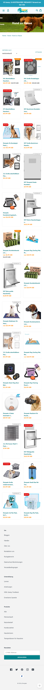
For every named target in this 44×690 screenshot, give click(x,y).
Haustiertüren (8, 633)
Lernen (6, 581)
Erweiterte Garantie (10, 598)
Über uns (7, 546)
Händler (6, 541)
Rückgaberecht (9, 557)
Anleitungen (8, 587)
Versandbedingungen (11, 567)
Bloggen (7, 535)
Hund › (9, 36)
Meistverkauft (8, 617)
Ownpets (24, 683)
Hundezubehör (9, 628)
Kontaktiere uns (9, 551)
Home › (4, 36)
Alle (5, 612)
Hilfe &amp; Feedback (11, 592)
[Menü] (3, 10)
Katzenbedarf (8, 622)
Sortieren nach (6, 50)
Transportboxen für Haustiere (13, 638)
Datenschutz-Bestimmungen (13, 562)
